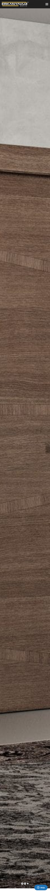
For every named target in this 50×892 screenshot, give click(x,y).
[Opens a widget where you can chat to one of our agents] (41, 888)
